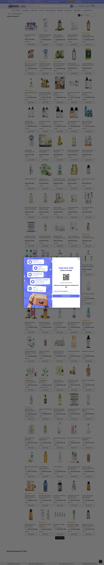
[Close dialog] (79, 258)
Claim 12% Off (66, 296)
